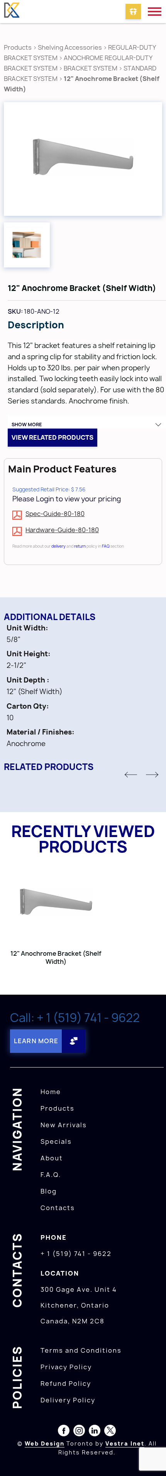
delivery (58, 546)
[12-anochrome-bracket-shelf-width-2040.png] (83, 159)
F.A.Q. (51, 1174)
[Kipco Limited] (11, 11)
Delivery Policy (68, 1400)
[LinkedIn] (94, 1432)
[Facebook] (63, 1432)
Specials (56, 1141)
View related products (52, 437)
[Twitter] (110, 1432)
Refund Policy (66, 1383)
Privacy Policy (66, 1367)
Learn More (36, 1041)
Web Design (44, 1443)
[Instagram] (79, 1432)
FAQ (106, 546)
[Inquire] (133, 11)
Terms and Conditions (81, 1350)
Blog (49, 1191)
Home (51, 1092)
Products (18, 47)
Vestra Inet (124, 1443)
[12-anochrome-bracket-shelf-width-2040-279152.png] (27, 244)
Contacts (58, 1208)
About (52, 1158)
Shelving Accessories (70, 47)
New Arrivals (64, 1125)
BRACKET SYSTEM (91, 68)
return (80, 546)
